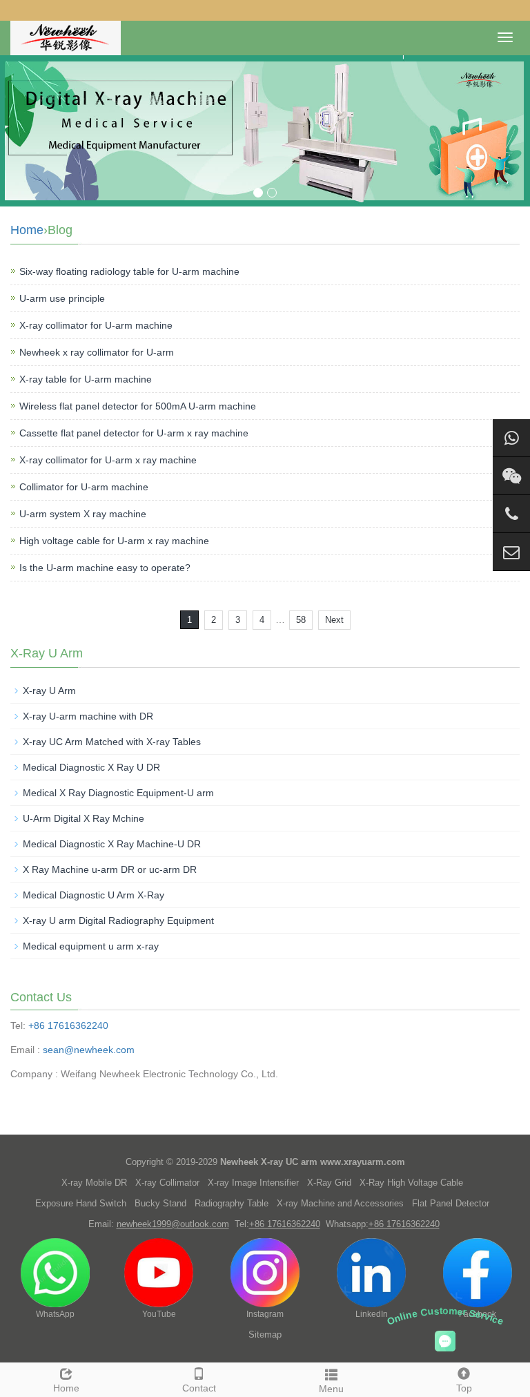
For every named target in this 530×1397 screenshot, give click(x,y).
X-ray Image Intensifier (253, 1182)
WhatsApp (55, 1314)
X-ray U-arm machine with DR (88, 716)
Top (464, 1388)
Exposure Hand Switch (80, 1203)
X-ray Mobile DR (94, 1182)
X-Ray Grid (329, 1182)
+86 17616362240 (68, 1025)
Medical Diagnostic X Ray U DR (91, 767)
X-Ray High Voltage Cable (411, 1182)
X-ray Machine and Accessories (340, 1203)
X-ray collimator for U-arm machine (96, 325)
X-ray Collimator (167, 1182)
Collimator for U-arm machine (83, 486)
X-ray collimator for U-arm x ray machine (108, 459)
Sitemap (265, 1334)
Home (26, 230)
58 (301, 620)
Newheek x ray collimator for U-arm (96, 352)
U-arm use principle (62, 298)
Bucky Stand (160, 1203)
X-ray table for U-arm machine (85, 379)
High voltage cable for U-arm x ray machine (114, 540)
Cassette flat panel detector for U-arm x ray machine (133, 433)
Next (334, 620)
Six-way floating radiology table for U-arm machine (129, 271)
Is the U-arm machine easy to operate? (104, 567)
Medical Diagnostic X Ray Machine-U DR (112, 843)
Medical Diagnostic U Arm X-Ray (93, 894)
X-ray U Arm (49, 690)
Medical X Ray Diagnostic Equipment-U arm (118, 792)
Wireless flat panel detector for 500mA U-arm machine (137, 406)
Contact (199, 1388)
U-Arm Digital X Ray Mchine (83, 818)
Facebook (477, 1314)
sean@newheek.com (89, 1049)
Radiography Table (231, 1203)
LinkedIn (371, 1314)
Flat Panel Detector (450, 1203)
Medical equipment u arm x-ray (91, 946)
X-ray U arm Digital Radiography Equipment (118, 920)
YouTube (159, 1314)
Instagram (265, 1314)
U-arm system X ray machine (82, 513)
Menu (331, 1388)
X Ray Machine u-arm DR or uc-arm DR (110, 869)
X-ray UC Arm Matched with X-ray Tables (112, 741)
